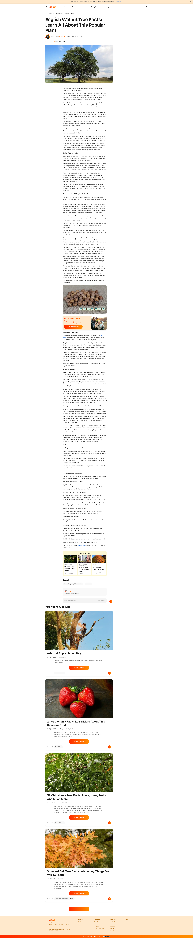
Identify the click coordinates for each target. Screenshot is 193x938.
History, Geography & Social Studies (84, 565)
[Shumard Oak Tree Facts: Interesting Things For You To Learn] (79, 848)
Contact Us (81, 921)
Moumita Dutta (53, 803)
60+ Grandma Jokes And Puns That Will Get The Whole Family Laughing (92, 1)
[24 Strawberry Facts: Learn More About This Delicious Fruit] (79, 698)
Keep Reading (80, 667)
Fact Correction (101, 600)
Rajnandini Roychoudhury (56, 729)
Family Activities (63, 7)
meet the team (98, 924)
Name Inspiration (108, 7)
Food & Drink (58, 746)
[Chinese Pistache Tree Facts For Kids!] (99, 559)
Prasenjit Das (52, 657)
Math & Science (68, 564)
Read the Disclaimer (71, 600)
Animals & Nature (97, 564)
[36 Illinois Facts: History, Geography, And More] (84, 559)
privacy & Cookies (130, 924)
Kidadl (46, 13)
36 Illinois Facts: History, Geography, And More (84, 569)
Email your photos (73, 326)
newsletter (97, 926)
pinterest (112, 924)
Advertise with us (82, 924)
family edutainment (99, 928)
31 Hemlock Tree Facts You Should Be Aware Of (69, 568)
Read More (119, 1)
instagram (112, 926)
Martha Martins (62, 36)
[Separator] (110, 601)
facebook (112, 921)
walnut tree (81, 545)
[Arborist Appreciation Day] (79, 630)
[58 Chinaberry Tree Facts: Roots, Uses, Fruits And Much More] (79, 772)
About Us (96, 921)
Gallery (51, 81)
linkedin (112, 928)
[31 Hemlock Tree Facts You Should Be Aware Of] (70, 559)
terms (127, 921)
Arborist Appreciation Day (64, 653)
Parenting (84, 7)
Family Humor (95, 7)
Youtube (112, 930)
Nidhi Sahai (52, 878)
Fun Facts (75, 7)
